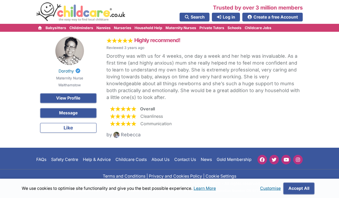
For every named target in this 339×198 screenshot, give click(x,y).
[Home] (40, 28)
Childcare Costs (131, 159)
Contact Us (185, 159)
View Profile (68, 98)
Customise (270, 188)
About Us (160, 159)
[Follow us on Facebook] (262, 159)
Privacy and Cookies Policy (175, 175)
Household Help (148, 28)
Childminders (81, 28)
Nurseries (122, 28)
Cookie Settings (221, 175)
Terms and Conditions (124, 175)
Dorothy (66, 71)
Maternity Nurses (181, 28)
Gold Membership (234, 159)
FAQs (41, 159)
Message (68, 112)
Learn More (205, 188)
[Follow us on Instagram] (298, 159)
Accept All (298, 188)
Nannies (103, 28)
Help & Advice (97, 159)
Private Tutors (211, 28)
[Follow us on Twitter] (274, 159)
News (206, 159)
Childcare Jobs (258, 28)
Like (68, 127)
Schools (235, 28)
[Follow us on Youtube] (286, 159)
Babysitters (56, 28)
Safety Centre (64, 159)
